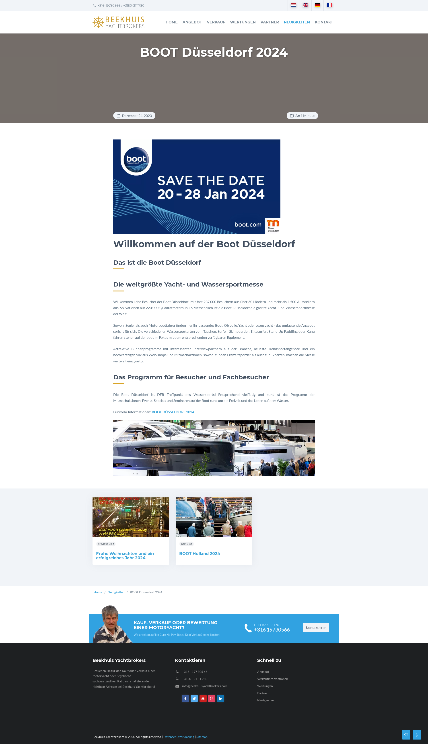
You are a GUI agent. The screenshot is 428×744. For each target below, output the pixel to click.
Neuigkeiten (297, 22)
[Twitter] (194, 698)
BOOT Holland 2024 (199, 553)
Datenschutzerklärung (178, 737)
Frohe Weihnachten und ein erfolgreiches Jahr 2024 (125, 556)
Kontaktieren (316, 627)
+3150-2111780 (133, 6)
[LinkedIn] (220, 698)
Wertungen (243, 22)
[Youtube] (203, 698)
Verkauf (216, 22)
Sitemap (202, 737)
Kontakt (324, 22)
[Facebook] (185, 698)
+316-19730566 (108, 6)
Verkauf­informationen (272, 679)
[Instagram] (212, 698)
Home (172, 22)
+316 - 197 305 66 (194, 671)
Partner (270, 22)
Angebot (192, 22)
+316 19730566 (272, 630)
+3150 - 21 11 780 (194, 679)
